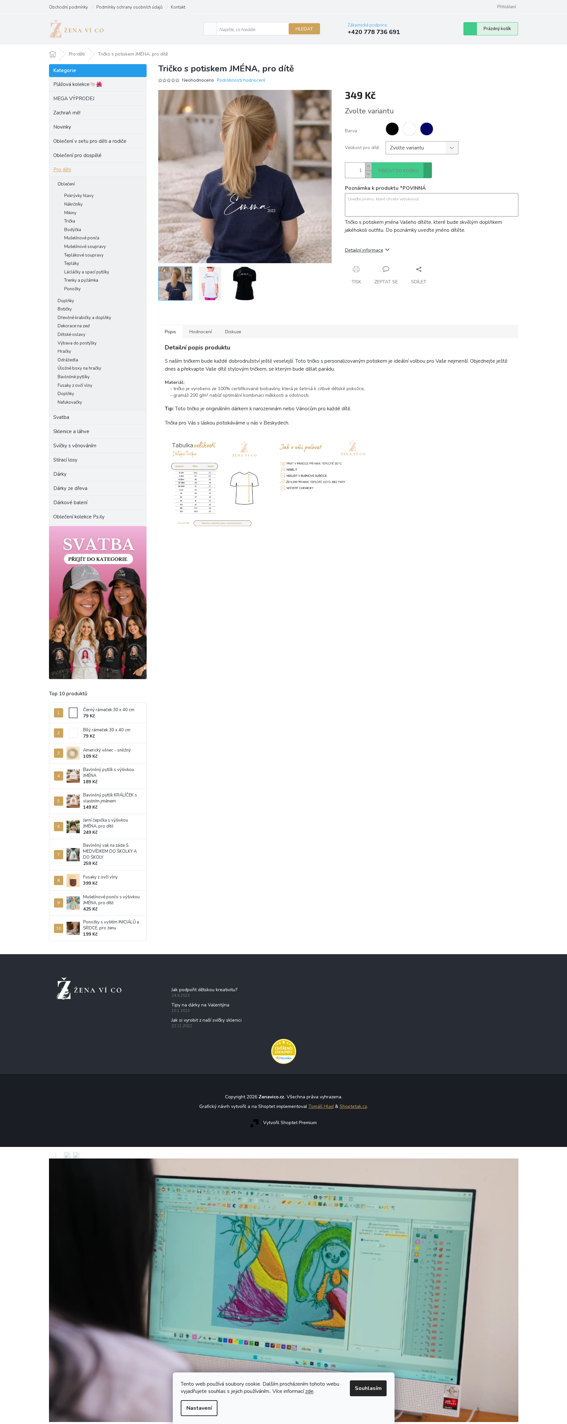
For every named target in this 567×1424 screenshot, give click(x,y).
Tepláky (71, 263)
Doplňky (66, 301)
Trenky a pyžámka (81, 280)
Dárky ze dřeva (70, 488)
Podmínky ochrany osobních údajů (129, 7)
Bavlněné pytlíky (74, 377)
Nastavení (199, 1408)
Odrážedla (68, 360)
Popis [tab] (170, 332)
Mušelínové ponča (81, 238)
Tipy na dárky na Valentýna (200, 1005)
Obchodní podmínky (68, 7)
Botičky (65, 309)
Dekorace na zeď (74, 326)
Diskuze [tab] (233, 332)
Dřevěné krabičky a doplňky (84, 318)
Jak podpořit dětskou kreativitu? (204, 990)
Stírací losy (65, 460)
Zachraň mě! (66, 112)
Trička (69, 221)
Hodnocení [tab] (200, 332)
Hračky (64, 351)
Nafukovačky (70, 402)
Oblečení (66, 184)
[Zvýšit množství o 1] (368, 166)
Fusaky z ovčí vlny (75, 385)
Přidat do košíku (398, 171)
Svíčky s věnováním (74, 445)
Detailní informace (364, 250)
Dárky (60, 474)
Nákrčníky (73, 204)
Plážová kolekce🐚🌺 (77, 84)
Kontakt (178, 7)
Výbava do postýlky (77, 343)
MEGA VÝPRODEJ (73, 98)
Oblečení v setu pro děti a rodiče (89, 141)
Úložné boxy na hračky (79, 368)
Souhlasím (368, 1388)
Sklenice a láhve (71, 431)
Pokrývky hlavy (79, 196)
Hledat (304, 29)
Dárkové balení (70, 502)
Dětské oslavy (71, 335)
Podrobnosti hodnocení (241, 80)
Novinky (62, 127)
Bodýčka (72, 230)
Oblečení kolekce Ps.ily (79, 516)
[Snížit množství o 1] (368, 174)
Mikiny (70, 213)
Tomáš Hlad (321, 1106)
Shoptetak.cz (353, 1106)
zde (309, 1391)
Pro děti (62, 169)
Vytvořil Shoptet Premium (290, 1123)
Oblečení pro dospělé (77, 155)
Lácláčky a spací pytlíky (86, 272)
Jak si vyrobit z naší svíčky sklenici (206, 1020)
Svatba (61, 417)
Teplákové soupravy (84, 255)
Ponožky (72, 289)
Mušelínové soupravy (85, 247)
